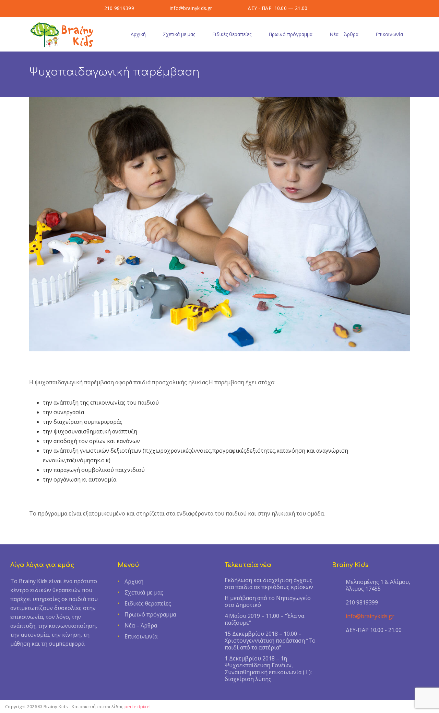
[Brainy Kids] (62, 34)
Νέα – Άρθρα (344, 34)
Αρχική (138, 34)
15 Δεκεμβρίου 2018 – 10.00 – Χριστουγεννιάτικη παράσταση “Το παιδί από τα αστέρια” (270, 640)
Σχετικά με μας (179, 34)
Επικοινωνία (389, 34)
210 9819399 (119, 8)
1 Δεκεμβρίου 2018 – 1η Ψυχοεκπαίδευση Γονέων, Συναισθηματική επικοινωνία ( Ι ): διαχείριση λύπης (268, 668)
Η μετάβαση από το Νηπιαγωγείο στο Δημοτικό (268, 601)
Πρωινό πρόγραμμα (290, 34)
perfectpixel (137, 706)
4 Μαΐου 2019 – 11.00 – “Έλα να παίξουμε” (264, 619)
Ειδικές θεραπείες (231, 34)
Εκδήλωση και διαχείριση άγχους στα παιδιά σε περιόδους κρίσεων (269, 583)
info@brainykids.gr (191, 8)
